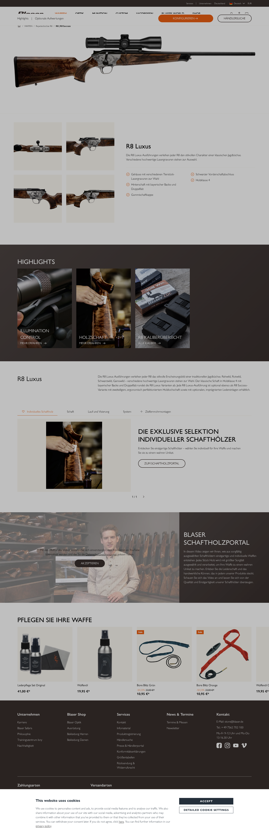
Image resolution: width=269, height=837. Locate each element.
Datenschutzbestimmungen (101, 554)
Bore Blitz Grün (146, 685)
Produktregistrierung (129, 734)
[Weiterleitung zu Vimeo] (244, 746)
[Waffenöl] (104, 654)
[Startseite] (19, 27)
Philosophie (24, 734)
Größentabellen (126, 757)
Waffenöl (82, 685)
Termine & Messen (177, 722)
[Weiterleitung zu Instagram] (227, 746)
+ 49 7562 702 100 (232, 727)
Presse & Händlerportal (130, 745)
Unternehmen (205, 3)
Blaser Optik (74, 722)
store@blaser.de (234, 721)
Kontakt (121, 722)
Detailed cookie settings (206, 810)
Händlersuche (125, 740)
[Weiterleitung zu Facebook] (219, 746)
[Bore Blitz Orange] (224, 654)
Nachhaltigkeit (25, 745)
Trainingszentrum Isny (29, 740)
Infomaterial (123, 728)
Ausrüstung (73, 728)
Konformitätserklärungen (131, 751)
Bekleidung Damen (77, 740)
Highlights (23, 18)
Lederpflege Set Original (31, 685)
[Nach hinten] (125, 497)
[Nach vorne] (143, 497)
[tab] (37, 412)
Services (189, 3)
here (121, 821)
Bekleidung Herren (77, 734)
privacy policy (43, 826)
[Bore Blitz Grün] (164, 654)
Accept (206, 801)
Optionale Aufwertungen (49, 18)
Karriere (22, 722)
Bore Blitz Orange (207, 685)
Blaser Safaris (24, 728)
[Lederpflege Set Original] (45, 654)
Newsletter (173, 728)
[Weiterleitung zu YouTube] (235, 746)
